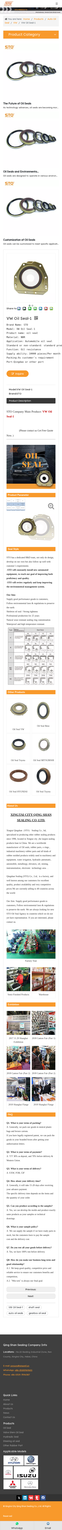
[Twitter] (18, 1497)
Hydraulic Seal (10, 1436)
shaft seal (34, 1307)
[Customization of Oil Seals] (31, 235)
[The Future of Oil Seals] (31, 99)
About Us (8, 1404)
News (6, 1412)
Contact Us (9, 1417)
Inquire (19, 374)
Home (6, 1399)
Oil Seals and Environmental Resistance (21, 171)
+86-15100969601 (23, 1370)
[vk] (31, 1497)
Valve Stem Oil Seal (13, 1432)
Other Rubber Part (13, 1445)
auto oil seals (16, 1313)
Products (8, 1408)
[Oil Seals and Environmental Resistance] (31, 167)
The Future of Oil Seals (17, 103)
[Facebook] (43, 1497)
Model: (13, 389)
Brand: (13, 393)
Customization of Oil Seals (19, 239)
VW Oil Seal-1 (16, 1307)
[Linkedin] (25, 1497)
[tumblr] (37, 1497)
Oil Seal (7, 1427)
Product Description (20, 400)
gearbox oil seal (37, 1313)
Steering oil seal (11, 1441)
